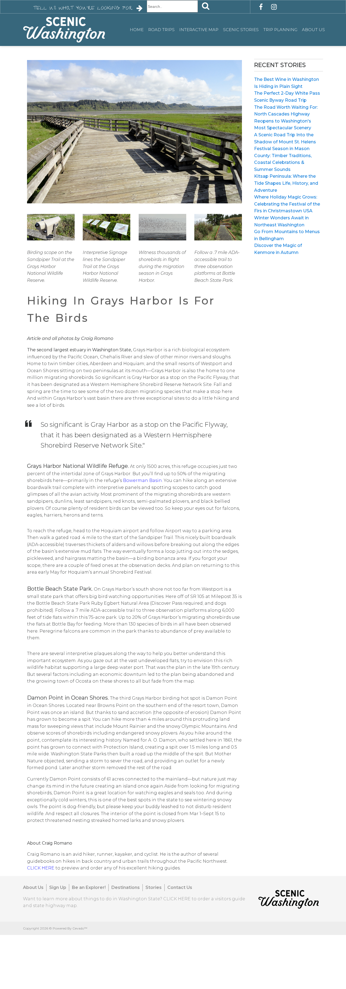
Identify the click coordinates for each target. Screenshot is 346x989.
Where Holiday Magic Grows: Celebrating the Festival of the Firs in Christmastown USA (287, 203)
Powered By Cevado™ (70, 928)
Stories (153, 887)
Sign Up (57, 887)
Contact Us (179, 887)
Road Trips (161, 29)
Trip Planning (280, 29)
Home (137, 29)
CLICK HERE (177, 898)
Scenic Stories (241, 29)
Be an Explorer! (89, 887)
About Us (313, 29)
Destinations (125, 887)
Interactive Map (198, 29)
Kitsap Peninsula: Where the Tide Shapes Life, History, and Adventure (286, 183)
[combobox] (172, 6)
